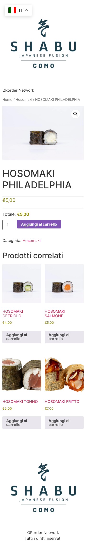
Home (7, 99)
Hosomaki (24, 99)
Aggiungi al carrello (39, 224)
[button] (75, 114)
